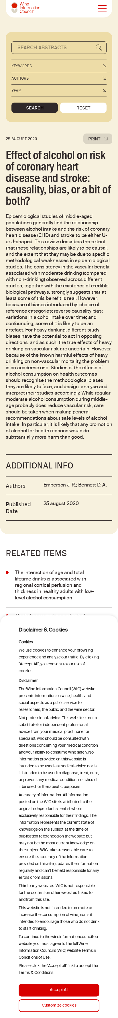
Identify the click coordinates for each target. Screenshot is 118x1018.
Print (94, 138)
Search (35, 107)
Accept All (59, 990)
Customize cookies (59, 1005)
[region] (59, 816)
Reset (83, 107)
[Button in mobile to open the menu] (102, 8)
